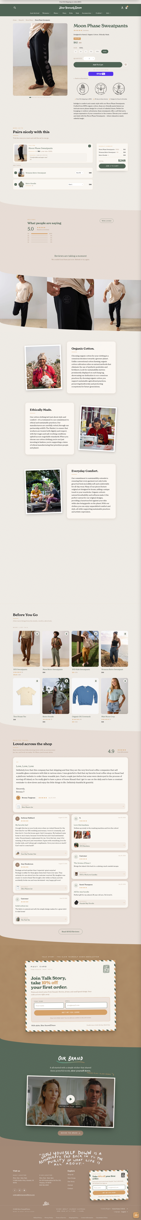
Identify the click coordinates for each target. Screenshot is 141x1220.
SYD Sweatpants (20, 669)
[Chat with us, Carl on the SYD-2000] (136, 1215)
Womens (45, 13)
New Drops (71, 1178)
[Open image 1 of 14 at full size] (40, 59)
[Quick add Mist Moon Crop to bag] (125, 681)
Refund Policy (38, 1217)
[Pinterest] (24, 1190)
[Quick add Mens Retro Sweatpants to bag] (66, 633)
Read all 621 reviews (70, 931)
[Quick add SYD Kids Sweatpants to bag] (96, 633)
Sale (77, 13)
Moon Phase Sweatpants (41, 148)
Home (15, 20)
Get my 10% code (71, 1012)
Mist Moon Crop (108, 717)
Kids (71, 13)
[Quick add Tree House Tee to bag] (37, 681)
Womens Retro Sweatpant (36, 173)
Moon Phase (29, 20)
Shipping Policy (73, 1217)
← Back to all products (81, 78)
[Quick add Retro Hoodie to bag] (66, 681)
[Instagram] (19, 1190)
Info (107, 13)
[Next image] (64, 59)
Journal (70, 1185)
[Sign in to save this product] (125, 64)
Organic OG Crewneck (81, 717)
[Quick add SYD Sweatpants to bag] (37, 633)
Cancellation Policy (101, 1217)
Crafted (98, 13)
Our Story (71, 1181)
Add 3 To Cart (112, 166)
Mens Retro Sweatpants (53, 669)
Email (67, 1001)
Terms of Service (61, 1217)
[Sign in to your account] (122, 8)
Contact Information (87, 1217)
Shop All (21, 20)
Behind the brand (69, 1133)
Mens (56, 13)
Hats (64, 13)
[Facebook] (15, 1190)
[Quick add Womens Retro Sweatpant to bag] (125, 633)
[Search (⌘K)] (15, 8)
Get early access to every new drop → (70, 2)
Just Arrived (34, 13)
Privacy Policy (49, 1217)
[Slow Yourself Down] (70, 7)
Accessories (86, 13)
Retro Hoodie (31, 183)
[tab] (30, 97)
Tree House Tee (19, 717)
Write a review (106, 221)
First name (38, 1001)
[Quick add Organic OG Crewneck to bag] (96, 681)
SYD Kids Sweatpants (81, 669)
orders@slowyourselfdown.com (24, 1195)
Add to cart (98, 65)
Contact (70, 1188)
